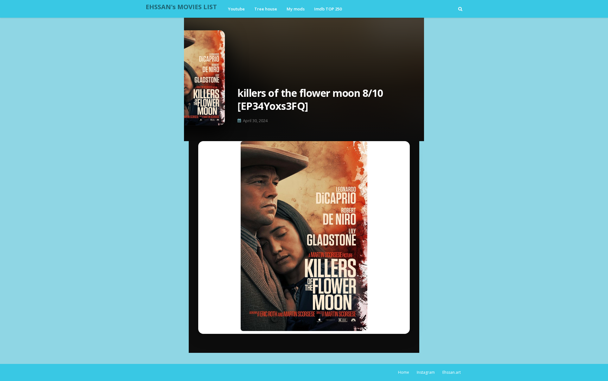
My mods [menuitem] (296, 9)
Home (403, 372)
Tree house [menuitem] (265, 9)
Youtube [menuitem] (236, 9)
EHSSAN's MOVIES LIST (181, 7)
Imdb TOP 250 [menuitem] (328, 9)
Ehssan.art (451, 372)
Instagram (426, 372)
